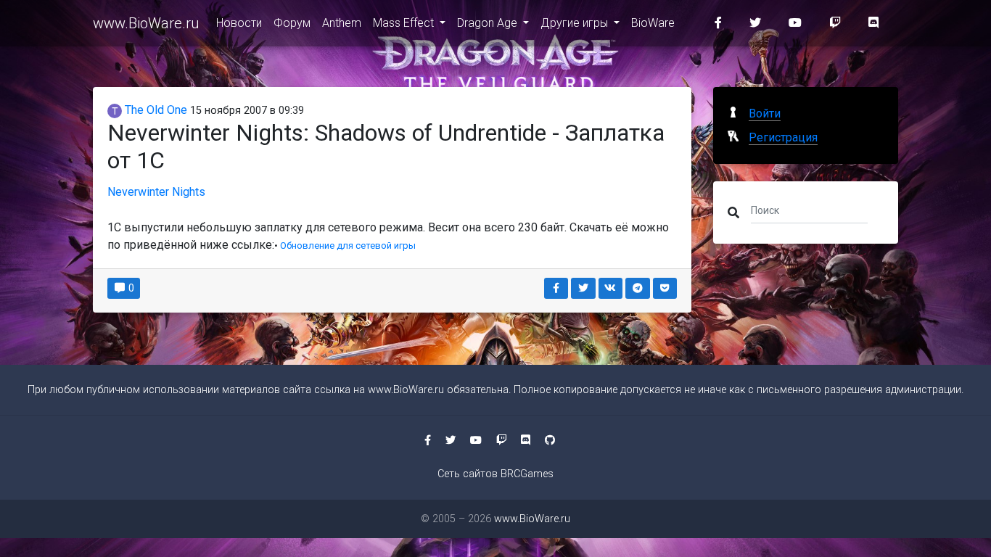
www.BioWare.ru (146, 23)
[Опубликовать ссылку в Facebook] (556, 288)
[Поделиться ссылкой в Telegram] (637, 288)
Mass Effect (405, 23)
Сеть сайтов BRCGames (495, 474)
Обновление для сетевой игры (348, 245)
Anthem (341, 23)
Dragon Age (488, 23)
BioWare (653, 23)
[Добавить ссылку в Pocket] (665, 288)
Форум (292, 23)
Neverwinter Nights (156, 192)
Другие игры (575, 23)
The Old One (154, 110)
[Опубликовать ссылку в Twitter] (583, 288)
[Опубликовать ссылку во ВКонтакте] (611, 288)
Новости (239, 23)
